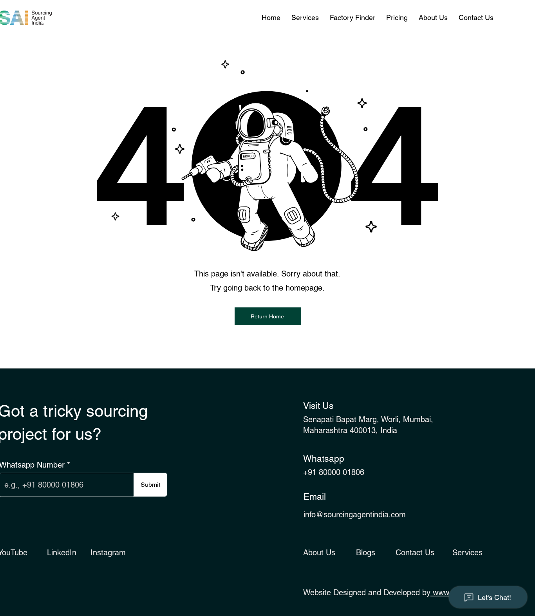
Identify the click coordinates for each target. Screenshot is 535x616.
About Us (319, 552)
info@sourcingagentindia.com (355, 514)
